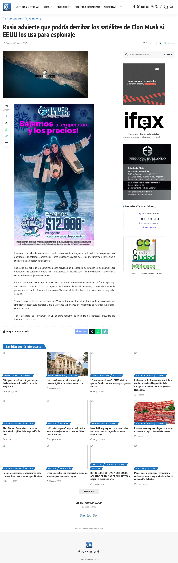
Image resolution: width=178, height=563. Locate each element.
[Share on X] (160, 43)
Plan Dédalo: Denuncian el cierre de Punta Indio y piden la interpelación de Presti (21, 431)
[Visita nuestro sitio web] (89, 516)
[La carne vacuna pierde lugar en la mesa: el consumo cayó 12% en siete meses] (154, 412)
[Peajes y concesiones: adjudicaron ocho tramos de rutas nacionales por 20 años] (23, 457)
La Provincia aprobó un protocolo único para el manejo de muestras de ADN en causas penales (66, 431)
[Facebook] (134, 6)
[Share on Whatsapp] (165, 43)
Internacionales (14, 19)
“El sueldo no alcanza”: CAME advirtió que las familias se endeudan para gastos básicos (110, 383)
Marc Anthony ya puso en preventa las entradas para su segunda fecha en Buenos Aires (109, 431)
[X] (138, 6)
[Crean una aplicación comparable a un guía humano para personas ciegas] (67, 457)
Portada (33, 19)
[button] (166, 7)
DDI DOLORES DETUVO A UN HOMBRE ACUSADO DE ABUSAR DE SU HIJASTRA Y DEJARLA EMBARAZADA (110, 476)
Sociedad (64, 423)
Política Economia (56, 375)
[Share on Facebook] (156, 43)
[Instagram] (152, 6)
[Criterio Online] (7, 7)
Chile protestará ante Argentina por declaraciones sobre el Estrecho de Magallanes (20, 383)
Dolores (110, 464)
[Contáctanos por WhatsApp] (82, 516)
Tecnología (65, 468)
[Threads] (156, 6)
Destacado (97, 464)
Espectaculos (98, 423)
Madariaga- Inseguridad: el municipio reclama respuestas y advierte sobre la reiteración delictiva (153, 476)
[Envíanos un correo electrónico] (95, 516)
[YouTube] (142, 6)
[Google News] (147, 6)
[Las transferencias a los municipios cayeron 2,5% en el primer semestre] (67, 364)
